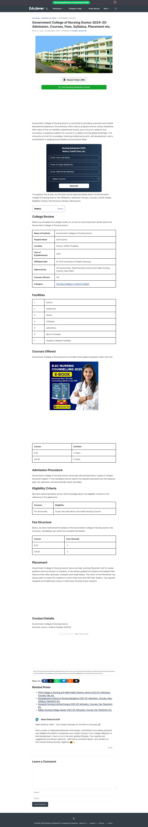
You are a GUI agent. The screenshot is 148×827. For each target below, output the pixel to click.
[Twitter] (51, 681)
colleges (36, 18)
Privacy (101, 823)
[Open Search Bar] (116, 8)
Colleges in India (75, 9)
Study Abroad (94, 9)
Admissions (57, 9)
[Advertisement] (74, 106)
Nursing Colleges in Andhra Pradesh (72, 284)
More (106, 9)
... (110, 746)
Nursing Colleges (48, 18)
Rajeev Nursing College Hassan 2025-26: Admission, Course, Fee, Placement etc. (75, 710)
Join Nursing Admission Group (75, 87)
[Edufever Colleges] (37, 9)
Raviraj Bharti (78, 31)
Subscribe (74, 186)
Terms (110, 823)
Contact (92, 823)
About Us (82, 823)
